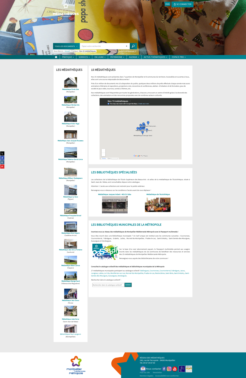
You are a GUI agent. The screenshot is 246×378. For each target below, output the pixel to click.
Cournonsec (154, 270)
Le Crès (107, 273)
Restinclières (160, 273)
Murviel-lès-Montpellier (134, 273)
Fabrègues (175, 270)
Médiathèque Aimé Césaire (70, 233)
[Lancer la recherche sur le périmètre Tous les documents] (133, 46)
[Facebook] (164, 368)
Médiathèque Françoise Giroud (70, 215)
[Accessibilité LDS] (182, 368)
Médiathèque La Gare (70, 197)
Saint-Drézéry (179, 273)
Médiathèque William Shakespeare (70, 178)
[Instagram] (169, 368)
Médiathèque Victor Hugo (70, 124)
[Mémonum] (189, 368)
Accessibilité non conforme (167, 375)
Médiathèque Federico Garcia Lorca (70, 159)
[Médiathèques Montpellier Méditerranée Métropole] (66, 10)
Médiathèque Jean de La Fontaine (70, 250)
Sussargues (112, 276)
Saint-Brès (169, 273)
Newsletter (157, 372)
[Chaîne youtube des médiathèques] (174, 368)
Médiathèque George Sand (70, 281)
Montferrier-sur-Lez (117, 273)
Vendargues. (122, 276)
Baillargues (144, 270)
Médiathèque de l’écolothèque (158, 194)
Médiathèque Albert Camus (70, 265)
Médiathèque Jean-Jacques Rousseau (70, 141)
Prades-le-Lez (149, 273)
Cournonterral (165, 270)
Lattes (101, 273)
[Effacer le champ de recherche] (127, 46)
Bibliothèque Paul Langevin (70, 334)
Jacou (182, 270)
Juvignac (94, 273)
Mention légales (146, 375)
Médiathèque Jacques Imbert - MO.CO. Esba (114, 194)
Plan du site (145, 372)
